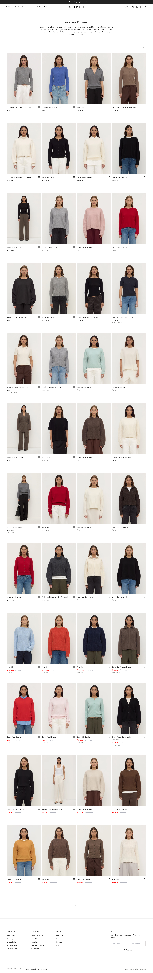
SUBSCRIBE (74, 511)
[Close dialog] (114, 470)
